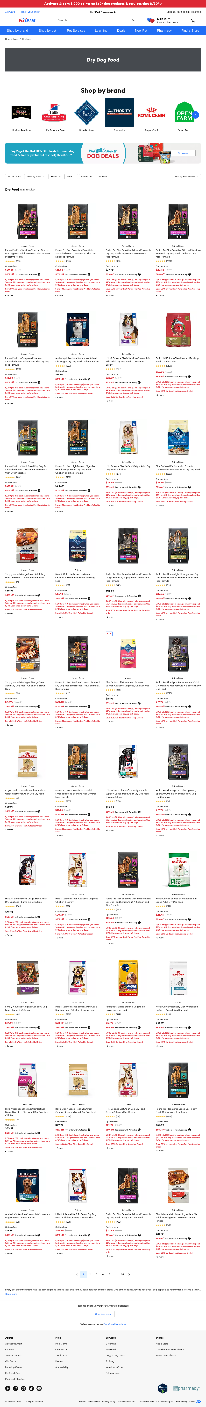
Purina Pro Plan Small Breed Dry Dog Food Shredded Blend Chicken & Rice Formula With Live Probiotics (27, 469)
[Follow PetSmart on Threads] (23, 1388)
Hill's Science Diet (54, 130)
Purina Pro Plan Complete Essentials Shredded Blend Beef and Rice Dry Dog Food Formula (76, 793)
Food (15, 39)
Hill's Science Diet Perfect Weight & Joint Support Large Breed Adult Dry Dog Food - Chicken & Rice (128, 793)
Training (110, 1361)
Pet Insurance (113, 1373)
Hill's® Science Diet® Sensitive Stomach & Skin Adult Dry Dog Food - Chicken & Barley (128, 361)
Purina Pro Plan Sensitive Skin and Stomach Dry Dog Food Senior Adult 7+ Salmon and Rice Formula (128, 902)
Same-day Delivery (166, 1355)
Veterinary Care (114, 1367)
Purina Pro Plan (21, 130)
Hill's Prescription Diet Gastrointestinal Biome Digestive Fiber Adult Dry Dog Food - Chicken (27, 1112)
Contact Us (61, 1349)
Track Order (61, 1355)
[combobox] (96, 20)
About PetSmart (13, 1343)
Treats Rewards (13, 1355)
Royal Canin (151, 130)
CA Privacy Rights (164, 1401)
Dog (7, 39)
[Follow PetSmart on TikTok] (31, 1388)
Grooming (111, 1343)
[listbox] (103, 115)
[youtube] (39, 1388)
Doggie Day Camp (115, 1355)
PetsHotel (111, 1349)
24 (122, 1274)
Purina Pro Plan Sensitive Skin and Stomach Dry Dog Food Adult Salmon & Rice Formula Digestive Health (27, 253)
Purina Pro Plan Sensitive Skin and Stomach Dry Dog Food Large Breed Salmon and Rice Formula (128, 253)
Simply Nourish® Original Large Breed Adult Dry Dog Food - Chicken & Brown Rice (25, 685)
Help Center (61, 1343)
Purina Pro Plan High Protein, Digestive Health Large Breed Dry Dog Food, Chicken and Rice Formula (75, 469)
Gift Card (10, 11)
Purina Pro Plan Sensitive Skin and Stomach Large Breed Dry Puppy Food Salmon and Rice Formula (128, 577)
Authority (119, 130)
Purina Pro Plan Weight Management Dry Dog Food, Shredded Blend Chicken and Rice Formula (177, 577)
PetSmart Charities (15, 1378)
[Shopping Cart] (197, 21)
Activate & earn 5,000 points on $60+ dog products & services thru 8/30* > (103, 3)
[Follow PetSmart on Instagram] (15, 1388)
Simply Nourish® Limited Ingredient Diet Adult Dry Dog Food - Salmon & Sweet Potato (177, 1217)
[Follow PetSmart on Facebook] (7, 1388)
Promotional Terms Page (114, 1324)
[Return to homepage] (27, 20)
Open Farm (184, 130)
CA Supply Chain (146, 1401)
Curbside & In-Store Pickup (170, 1349)
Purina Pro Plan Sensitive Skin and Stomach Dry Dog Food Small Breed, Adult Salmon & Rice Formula (77, 685)
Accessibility (61, 1367)
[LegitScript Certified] (163, 1388)
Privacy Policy (108, 1401)
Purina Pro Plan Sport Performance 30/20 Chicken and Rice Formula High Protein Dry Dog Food (178, 685)
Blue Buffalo (86, 130)
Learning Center (13, 1367)
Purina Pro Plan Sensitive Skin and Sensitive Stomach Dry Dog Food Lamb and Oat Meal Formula (178, 253)
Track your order (30, 11)
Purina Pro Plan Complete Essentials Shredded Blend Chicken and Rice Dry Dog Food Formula (75, 253)
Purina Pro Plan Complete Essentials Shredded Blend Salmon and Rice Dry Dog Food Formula (27, 361)
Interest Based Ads (126, 1401)
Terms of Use (94, 1401)
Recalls (82, 1401)
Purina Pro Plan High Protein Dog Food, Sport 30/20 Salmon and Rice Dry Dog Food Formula (176, 793)
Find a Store (162, 1343)
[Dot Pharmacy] (186, 1388)
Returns (59, 1361)
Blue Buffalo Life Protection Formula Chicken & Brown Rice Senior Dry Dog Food (75, 577)
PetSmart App (12, 1373)
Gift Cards (10, 1361)
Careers (9, 1349)
